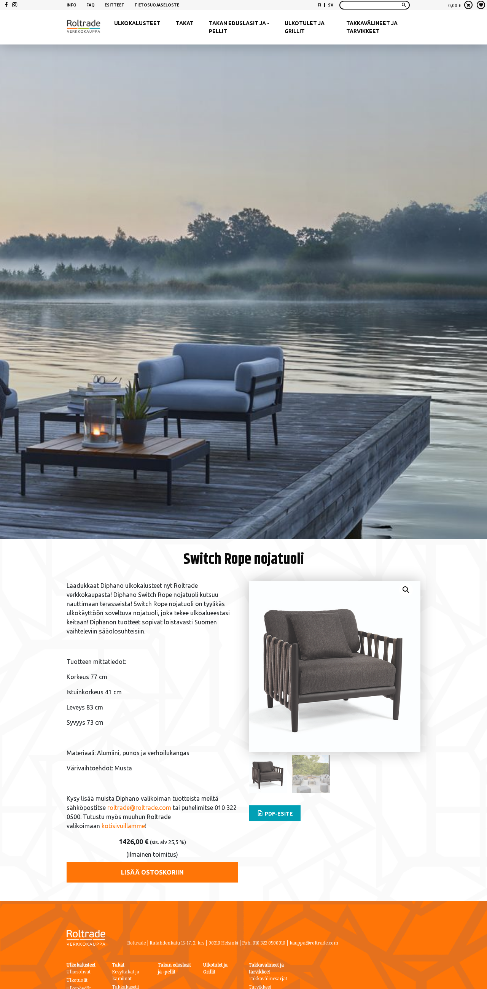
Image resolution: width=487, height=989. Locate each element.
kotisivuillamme (123, 825)
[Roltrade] (83, 27)
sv (330, 5)
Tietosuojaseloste (156, 5)
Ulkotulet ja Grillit (305, 27)
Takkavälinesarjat (268, 978)
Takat (185, 23)
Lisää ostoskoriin (152, 872)
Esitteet (114, 5)
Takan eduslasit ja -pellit (239, 27)
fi (319, 5)
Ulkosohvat (79, 971)
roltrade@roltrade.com (138, 807)
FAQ (90, 5)
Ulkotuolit (77, 980)
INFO (71, 5)
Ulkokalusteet (137, 23)
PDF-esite (278, 814)
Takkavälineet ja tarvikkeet (372, 27)
